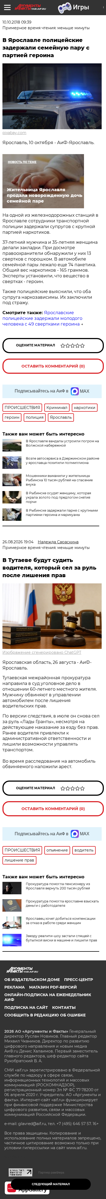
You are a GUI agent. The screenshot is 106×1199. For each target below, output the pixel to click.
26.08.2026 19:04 (17, 542)
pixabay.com (14, 132)
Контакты (64, 1007)
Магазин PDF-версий (53, 987)
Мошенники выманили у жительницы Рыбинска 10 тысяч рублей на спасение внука (59, 480)
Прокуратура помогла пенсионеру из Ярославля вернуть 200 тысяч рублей (58, 886)
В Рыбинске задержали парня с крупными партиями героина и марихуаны (62, 512)
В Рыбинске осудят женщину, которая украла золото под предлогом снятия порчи (58, 497)
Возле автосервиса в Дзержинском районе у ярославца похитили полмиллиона (62, 460)
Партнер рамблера (51, 1172)
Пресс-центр (78, 979)
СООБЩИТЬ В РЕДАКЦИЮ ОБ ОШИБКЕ (45, 1015)
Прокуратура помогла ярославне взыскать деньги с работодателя (62, 903)
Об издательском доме (32, 979)
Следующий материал (51, 1184)
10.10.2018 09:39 (17, 22)
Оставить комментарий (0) (53, 366)
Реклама (14, 987)
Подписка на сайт (26, 1007)
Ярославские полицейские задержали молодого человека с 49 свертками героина (42, 318)
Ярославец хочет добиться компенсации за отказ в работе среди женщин (60, 921)
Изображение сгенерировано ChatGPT (41, 652)
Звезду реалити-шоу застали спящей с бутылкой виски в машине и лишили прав (61, 938)
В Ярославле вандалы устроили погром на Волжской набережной (62, 443)
